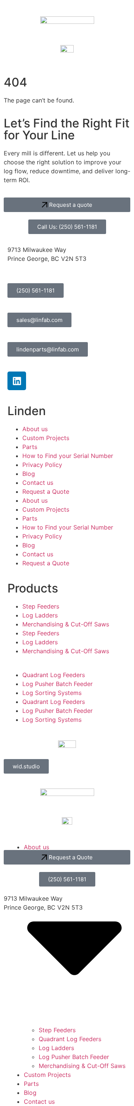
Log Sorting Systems (52, 692)
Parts (29, 447)
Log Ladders (40, 615)
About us (35, 429)
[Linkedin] (16, 381)
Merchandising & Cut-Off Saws (65, 624)
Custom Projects (45, 438)
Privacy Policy (42, 464)
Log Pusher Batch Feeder (57, 684)
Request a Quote (45, 491)
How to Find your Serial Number (67, 455)
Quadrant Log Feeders (53, 675)
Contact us (37, 482)
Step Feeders (40, 606)
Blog (28, 473)
